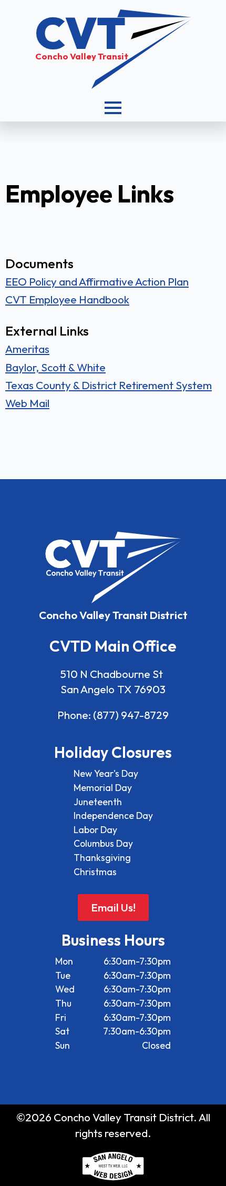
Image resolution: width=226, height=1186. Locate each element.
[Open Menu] (113, 107)
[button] (113, 107)
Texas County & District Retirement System (108, 385)
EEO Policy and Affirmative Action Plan (97, 281)
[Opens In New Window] (113, 1166)
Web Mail (27, 403)
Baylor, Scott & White (55, 367)
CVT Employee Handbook (67, 299)
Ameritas (27, 349)
